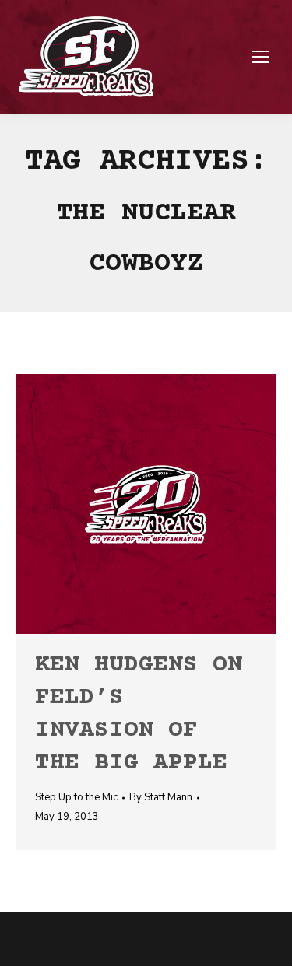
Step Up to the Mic (76, 797)
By (160, 797)
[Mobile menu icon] (260, 56)
